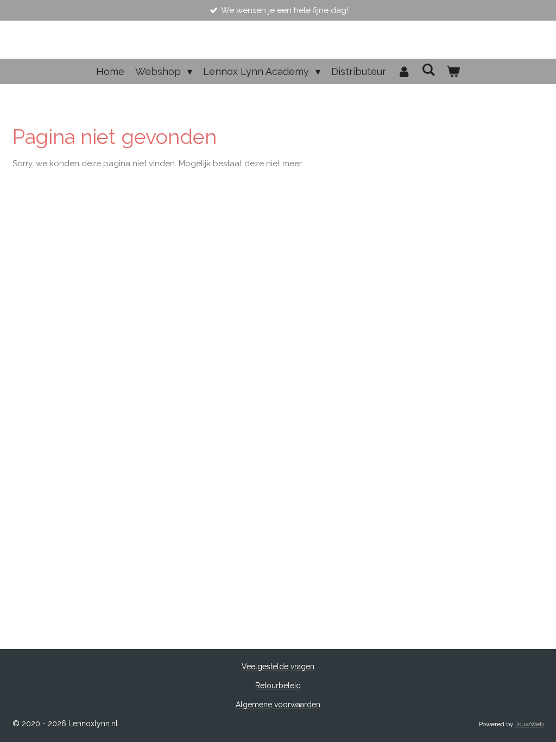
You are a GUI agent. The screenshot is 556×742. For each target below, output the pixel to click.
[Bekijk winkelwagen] (453, 71)
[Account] (403, 71)
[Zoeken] (428, 70)
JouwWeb (529, 724)
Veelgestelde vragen (278, 666)
